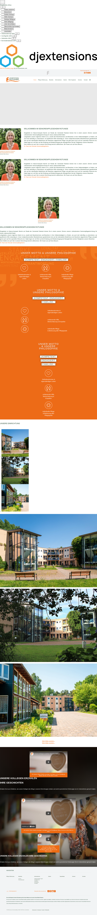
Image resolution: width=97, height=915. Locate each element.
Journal (19, 878)
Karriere (80, 79)
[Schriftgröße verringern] (13, 36)
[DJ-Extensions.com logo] (48, 56)
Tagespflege (62, 876)
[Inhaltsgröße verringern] (16, 33)
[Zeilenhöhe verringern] (12, 38)
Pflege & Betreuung (42, 79)
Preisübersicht (37, 879)
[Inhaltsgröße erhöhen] (18, 33)
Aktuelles (51, 79)
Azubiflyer (36, 883)
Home (34, 79)
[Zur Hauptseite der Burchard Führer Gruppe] (48, 73)
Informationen (58, 79)
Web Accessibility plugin (7, 68)
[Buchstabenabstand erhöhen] (20, 41)
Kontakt (86, 79)
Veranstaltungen (21, 879)
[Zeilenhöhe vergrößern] (15, 38)
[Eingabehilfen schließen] (4, 7)
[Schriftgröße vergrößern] (16, 36)
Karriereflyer (36, 882)
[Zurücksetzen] (1, 7)
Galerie (65, 79)
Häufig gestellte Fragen (38, 878)
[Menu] (90, 79)
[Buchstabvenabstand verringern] (17, 41)
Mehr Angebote (72, 79)
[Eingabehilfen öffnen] (2, 2)
